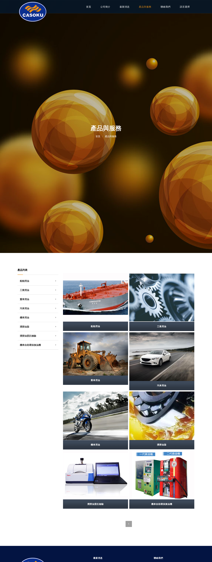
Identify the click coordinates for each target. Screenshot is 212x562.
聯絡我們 (166, 6)
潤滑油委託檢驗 (28, 335)
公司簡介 (105, 6)
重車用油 (24, 299)
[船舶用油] (95, 297)
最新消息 (125, 6)
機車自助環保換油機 (30, 344)
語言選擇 (185, 6)
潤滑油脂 (24, 326)
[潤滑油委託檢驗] (95, 475)
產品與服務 (145, 6)
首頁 (88, 6)
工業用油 (24, 290)
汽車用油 (24, 308)
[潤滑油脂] (161, 416)
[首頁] (33, 11)
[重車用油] (95, 354)
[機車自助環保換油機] (161, 475)
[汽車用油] (161, 356)
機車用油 (24, 317)
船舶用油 (24, 280)
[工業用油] (161, 297)
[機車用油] (95, 416)
